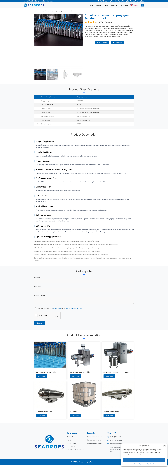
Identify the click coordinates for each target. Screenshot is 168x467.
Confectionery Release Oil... (46, 372)
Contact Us (124, 5)
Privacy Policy (145, 464)
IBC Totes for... (75, 412)
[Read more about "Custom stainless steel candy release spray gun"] (118, 394)
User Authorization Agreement (74, 308)
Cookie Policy (137, 464)
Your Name (37, 277)
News (106, 5)
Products (98, 5)
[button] (164, 446)
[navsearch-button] (142, 5)
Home (91, 5)
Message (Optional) (39, 295)
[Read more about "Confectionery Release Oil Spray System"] (50, 355)
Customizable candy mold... (80, 372)
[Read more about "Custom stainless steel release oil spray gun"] (50, 394)
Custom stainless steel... (44, 412)
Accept (144, 460)
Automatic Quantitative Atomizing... (116, 372)
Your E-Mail (37, 286)
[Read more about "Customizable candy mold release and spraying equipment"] (84, 355)
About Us (152, 464)
